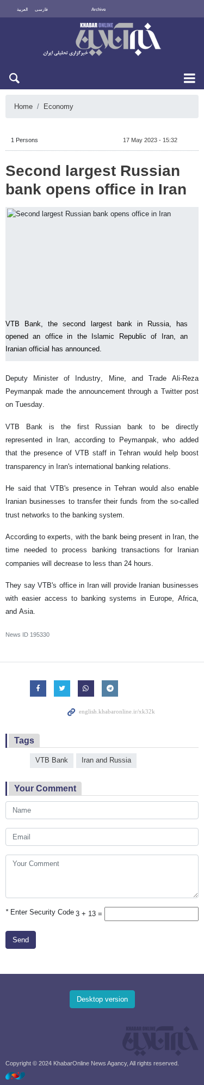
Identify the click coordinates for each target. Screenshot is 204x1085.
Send (21, 940)
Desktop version (102, 999)
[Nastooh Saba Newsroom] (20, 1075)
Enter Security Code (39, 912)
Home (23, 106)
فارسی (41, 9)
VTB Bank (51, 760)
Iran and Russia (106, 760)
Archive (98, 9)
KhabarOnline (102, 40)
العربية (22, 9)
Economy (58, 106)
